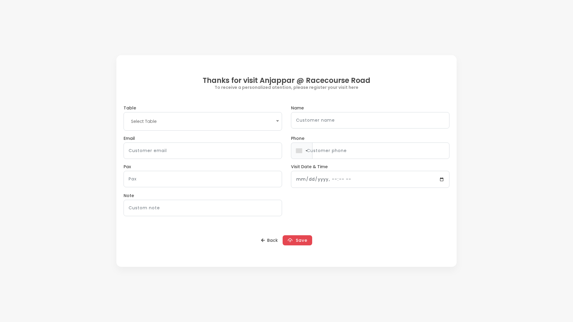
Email (129, 138)
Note (129, 196)
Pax (127, 167)
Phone (297, 138)
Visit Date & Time (309, 167)
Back (271, 240)
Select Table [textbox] (144, 121)
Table (130, 108)
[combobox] (203, 121)
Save (300, 240)
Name (297, 108)
